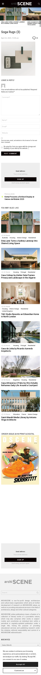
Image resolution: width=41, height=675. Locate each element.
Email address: (20, 171)
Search (37, 593)
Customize (19, 670)
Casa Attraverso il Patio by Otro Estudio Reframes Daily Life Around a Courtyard (19, 384)
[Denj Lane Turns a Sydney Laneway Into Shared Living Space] (13, 14)
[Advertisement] (20, 515)
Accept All (20, 664)
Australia (5, 238)
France (24, 414)
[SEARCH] (39, 4)
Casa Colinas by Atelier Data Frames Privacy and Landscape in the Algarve (18, 276)
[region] (20, 661)
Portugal (23, 272)
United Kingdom (7, 311)
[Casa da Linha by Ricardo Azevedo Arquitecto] (20, 332)
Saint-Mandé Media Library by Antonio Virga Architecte (18, 418)
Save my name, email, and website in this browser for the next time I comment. (19, 141)
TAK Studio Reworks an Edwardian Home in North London (20, 315)
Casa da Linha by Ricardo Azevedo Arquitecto (17, 349)
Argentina (16, 380)
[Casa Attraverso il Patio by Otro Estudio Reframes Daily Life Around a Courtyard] (20, 366)
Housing (12, 238)
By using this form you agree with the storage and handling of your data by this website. (20, 147)
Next (40, 17)
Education (16, 414)
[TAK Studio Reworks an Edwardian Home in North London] (20, 293)
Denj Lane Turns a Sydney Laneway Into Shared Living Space (13, 22)
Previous (1, 17)
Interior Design (22, 238)
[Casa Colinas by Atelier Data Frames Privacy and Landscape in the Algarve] (20, 259)
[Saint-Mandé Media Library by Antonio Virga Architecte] (20, 401)
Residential (32, 238)
